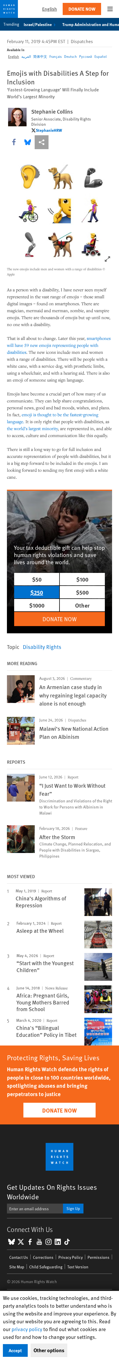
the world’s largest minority (32, 428)
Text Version (77, 1267)
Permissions (98, 1257)
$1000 (36, 605)
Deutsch (70, 56)
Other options (49, 1350)
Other (82, 605)
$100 (82, 579)
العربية (26, 56)
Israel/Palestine (38, 24)
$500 (82, 592)
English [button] (49, 8)
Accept (15, 1350)
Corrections (43, 1257)
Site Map (16, 1267)
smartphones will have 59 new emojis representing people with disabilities (59, 345)
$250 (36, 592)
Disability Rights (42, 646)
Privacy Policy (70, 1257)
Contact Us (18, 1257)
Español (100, 56)
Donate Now (81, 8)
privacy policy (27, 1329)
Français (55, 56)
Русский (85, 56)
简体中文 (40, 56)
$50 (37, 579)
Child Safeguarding (45, 1267)
